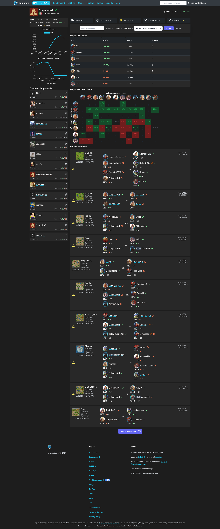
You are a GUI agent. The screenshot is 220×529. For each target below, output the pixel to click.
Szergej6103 (145, 154)
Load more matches (128, 431)
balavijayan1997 (116, 334)
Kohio (138, 239)
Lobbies (71, 3)
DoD (138, 397)
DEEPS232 (144, 163)
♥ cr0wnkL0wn (147, 365)
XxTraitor (140, 194)
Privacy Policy (94, 517)
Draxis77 (146, 248)
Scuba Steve (115, 388)
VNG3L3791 (145, 316)
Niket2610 (113, 217)
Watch (100, 3)
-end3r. (143, 375)
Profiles (92, 489)
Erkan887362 (115, 172)
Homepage (93, 452)
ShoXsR (143, 325)
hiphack (112, 364)
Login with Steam (198, 3)
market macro (139, 410)
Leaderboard (59, 3)
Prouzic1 (141, 302)
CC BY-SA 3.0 (131, 526)
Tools (91, 494)
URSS (138, 248)
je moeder (144, 334)
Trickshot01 (111, 410)
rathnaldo (113, 316)
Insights (92, 484)
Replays (90, 3)
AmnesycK (114, 304)
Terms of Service (96, 512)
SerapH (140, 293)
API (90, 503)
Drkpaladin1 (114, 178)
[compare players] (66, 92)
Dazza (142, 172)
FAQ (91, 498)
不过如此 (113, 349)
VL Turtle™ (138, 262)
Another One (114, 204)
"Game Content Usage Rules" (109, 523)
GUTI (138, 204)
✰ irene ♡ (137, 419)
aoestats (158, 457)
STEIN (139, 388)
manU (111, 239)
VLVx (111, 355)
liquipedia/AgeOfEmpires (106, 526)
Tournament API (95, 507)
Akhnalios (140, 226)
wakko (143, 347)
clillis (141, 181)
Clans (81, 3)
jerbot (140, 457)
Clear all (178, 28)
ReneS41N (119, 355)
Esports (109, 3)
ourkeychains (115, 163)
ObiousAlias (145, 356)
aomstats (24, 3)
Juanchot (145, 397)
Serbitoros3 (142, 284)
